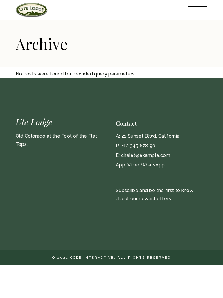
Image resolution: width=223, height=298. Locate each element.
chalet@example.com (145, 155)
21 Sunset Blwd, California (150, 136)
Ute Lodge (34, 122)
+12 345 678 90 (138, 145)
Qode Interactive (92, 258)
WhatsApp (153, 165)
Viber (133, 165)
